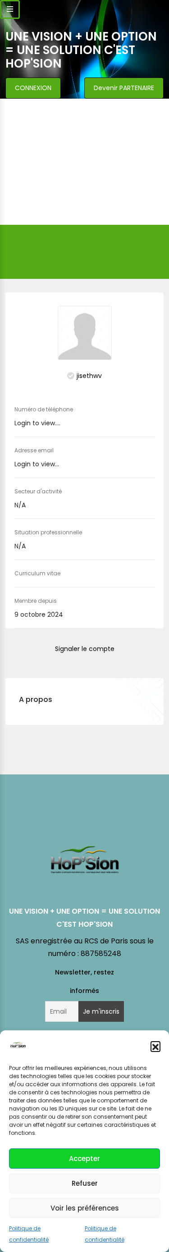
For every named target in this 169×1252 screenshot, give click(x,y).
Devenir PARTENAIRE (124, 87)
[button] (155, 1046)
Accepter (84, 1158)
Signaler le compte (84, 648)
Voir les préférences (84, 1208)
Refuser (85, 1183)
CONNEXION (33, 87)
